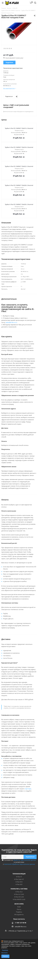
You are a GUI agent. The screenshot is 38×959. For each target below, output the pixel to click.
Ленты (19, 909)
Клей (19, 907)
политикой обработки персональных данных (19, 864)
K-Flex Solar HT (19, 879)
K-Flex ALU (19, 892)
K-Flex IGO (19, 884)
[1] (4, 48)
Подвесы (19, 912)
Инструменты (19, 914)
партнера (28, 789)
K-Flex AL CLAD (19, 894)
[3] (8, 48)
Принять (5, 956)
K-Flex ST (19, 877)
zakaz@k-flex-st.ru (11, 322)
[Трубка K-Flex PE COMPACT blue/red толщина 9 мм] (19, 32)
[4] (9, 48)
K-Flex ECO (19, 882)
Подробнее (5, 950)
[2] (6, 48)
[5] (11, 48)
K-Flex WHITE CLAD (19, 899)
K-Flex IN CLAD (19, 897)
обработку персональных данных (24, 860)
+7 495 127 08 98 (20, 923)
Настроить (4, 952)
